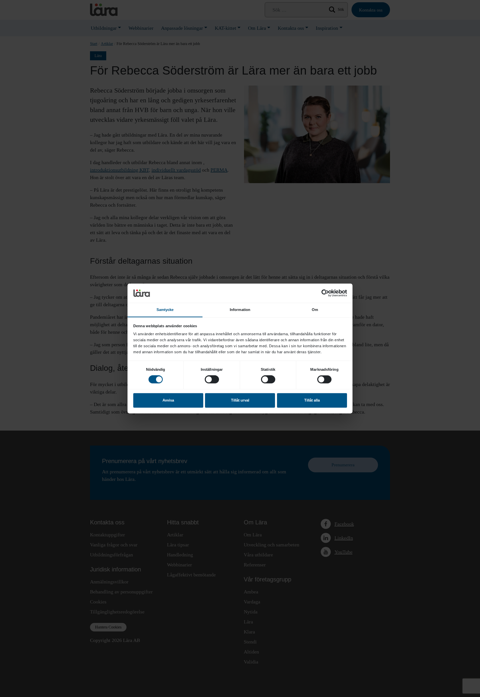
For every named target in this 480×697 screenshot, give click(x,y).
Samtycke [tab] (165, 309)
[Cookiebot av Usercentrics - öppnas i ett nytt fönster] (325, 293)
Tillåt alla (312, 400)
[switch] (212, 380)
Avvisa (168, 400)
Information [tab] (240, 309)
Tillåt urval (240, 400)
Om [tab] (315, 309)
